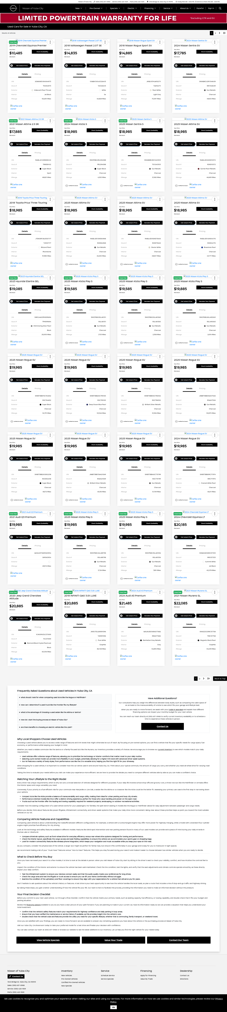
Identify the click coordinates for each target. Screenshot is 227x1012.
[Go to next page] (219, 33)
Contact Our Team (178, 940)
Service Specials (107, 979)
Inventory (66, 970)
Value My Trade (146, 979)
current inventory (165, 749)
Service (105, 970)
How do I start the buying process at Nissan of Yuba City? (44, 720)
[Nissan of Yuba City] (27, 8)
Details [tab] (25, 74)
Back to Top (220, 678)
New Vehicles (66, 975)
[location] (147, 2)
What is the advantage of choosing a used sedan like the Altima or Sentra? (51, 712)
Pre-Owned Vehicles (69, 979)
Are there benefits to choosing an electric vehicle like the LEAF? (46, 727)
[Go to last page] (224, 33)
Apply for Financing (148, 975)
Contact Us (162, 726)
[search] (220, 8)
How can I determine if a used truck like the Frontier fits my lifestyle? (49, 705)
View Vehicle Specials (48, 940)
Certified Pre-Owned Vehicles (73, 982)
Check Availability (42, 52)
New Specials (66, 986)
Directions (184, 979)
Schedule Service (108, 975)
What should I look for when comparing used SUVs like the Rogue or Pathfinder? (53, 697)
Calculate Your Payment (42, 65)
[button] (105, 42)
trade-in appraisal (176, 709)
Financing (146, 970)
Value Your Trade (113, 940)
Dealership (186, 970)
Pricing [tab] (38, 74)
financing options (34, 905)
